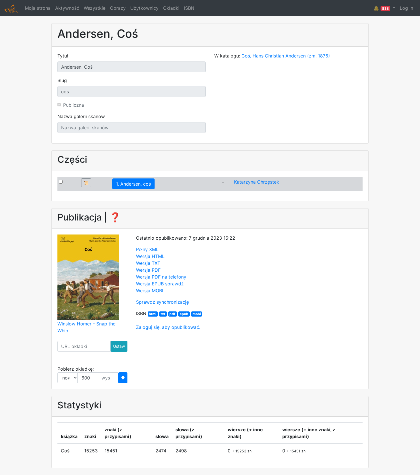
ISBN (189, 8)
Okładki (171, 8)
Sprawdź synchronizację (162, 302)
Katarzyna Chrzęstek (256, 182)
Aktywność (67, 8)
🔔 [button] (381, 8)
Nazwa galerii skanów (81, 116)
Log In (406, 8)
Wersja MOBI (149, 290)
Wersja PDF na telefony (161, 277)
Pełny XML (147, 249)
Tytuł (62, 56)
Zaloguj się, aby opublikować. (168, 327)
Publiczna (73, 105)
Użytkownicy (144, 8)
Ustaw (119, 346)
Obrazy (118, 8)
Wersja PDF (148, 270)
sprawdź (174, 284)
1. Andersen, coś (133, 184)
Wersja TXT (148, 263)
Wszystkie (94, 8)
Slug (62, 80)
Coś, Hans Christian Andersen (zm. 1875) (285, 56)
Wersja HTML (150, 256)
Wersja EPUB (150, 284)
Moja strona (38, 8)
